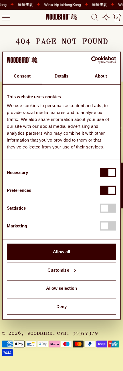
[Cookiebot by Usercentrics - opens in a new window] (91, 60)
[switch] (108, 190)
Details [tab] (62, 75)
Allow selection (61, 288)
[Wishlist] (106, 17)
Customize (58, 269)
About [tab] (101, 75)
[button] (95, 17)
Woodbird (39, 333)
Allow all (61, 251)
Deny (61, 306)
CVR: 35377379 (77, 333)
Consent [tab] (22, 75)
